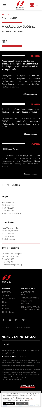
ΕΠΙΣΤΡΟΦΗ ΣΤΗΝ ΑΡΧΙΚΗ (12, 32)
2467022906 (9, 259)
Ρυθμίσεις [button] (6, 398)
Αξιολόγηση (32, 5)
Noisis (20, 5)
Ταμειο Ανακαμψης (30, 298)
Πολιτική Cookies (23, 400)
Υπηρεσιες (6, 295)
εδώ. (20, 379)
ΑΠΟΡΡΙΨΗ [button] (22, 403)
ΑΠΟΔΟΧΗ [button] (9, 403)
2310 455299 (9, 233)
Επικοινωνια (8, 312)
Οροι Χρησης (6, 327)
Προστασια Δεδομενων (22, 327)
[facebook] (3, 320)
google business (23, 320)
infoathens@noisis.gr (12, 213)
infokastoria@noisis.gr (13, 264)
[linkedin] (9, 320)
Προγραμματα (8, 299)
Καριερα (5, 309)
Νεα (4, 305)
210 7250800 (9, 208)
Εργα (4, 302)
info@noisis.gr (9, 239)
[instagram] (16, 320)
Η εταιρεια (6, 292)
